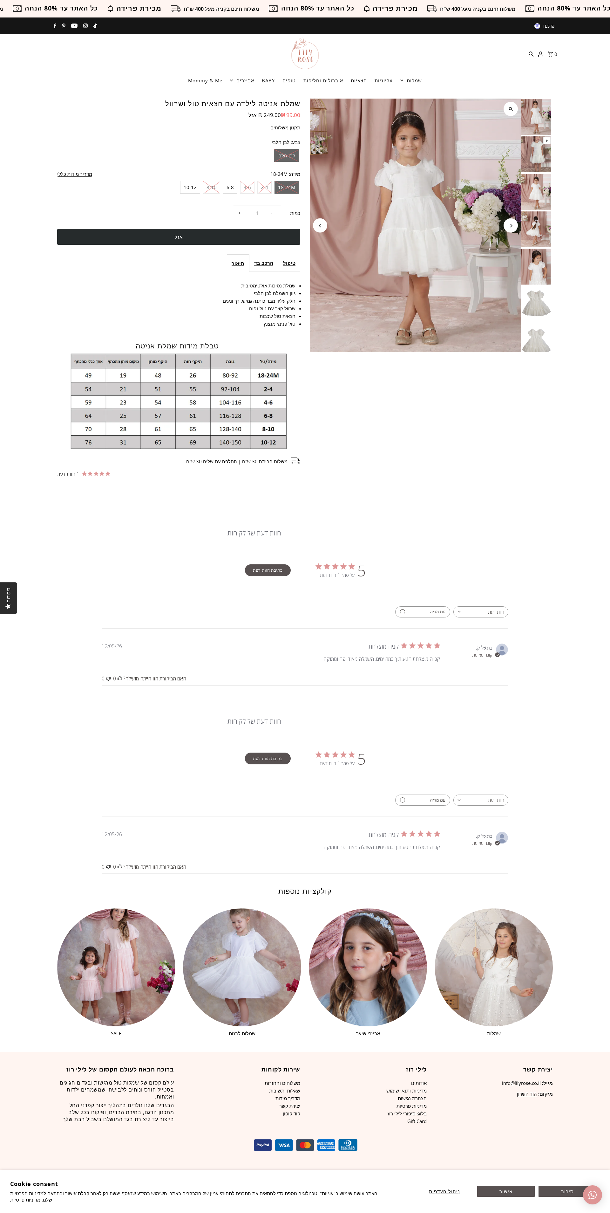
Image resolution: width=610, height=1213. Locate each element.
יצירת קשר (289, 1106)
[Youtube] (74, 26)
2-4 (264, 187)
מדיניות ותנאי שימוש (406, 1090)
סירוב (567, 1191)
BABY (268, 80)
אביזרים (245, 80)
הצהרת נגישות (412, 1098)
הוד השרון (527, 1094)
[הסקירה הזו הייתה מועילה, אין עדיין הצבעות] (120, 678)
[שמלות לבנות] (242, 967)
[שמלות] (494, 967)
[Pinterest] (62, 26)
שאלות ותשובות (284, 1090)
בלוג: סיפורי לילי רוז (407, 1113)
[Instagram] (85, 26)
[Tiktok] (94, 26)
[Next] (511, 225)
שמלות (414, 80)
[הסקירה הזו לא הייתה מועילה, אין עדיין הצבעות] (108, 678)
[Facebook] (54, 26)
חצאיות (359, 80)
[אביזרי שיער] (368, 967)
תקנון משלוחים (285, 127)
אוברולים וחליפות (323, 80)
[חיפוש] (531, 53)
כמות (295, 213)
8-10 (212, 187)
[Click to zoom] (511, 109)
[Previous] (320, 225)
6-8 (230, 187)
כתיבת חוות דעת (267, 570)
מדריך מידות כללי (74, 174)
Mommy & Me (205, 80)
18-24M (286, 187)
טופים (289, 80)
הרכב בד (263, 263)
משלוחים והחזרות (282, 1083)
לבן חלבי (286, 155)
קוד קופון (291, 1113)
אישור (505, 1191)
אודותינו (419, 1083)
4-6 (247, 187)
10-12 (190, 187)
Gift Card (417, 1121)
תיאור (238, 263)
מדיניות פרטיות (25, 1199)
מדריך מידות (287, 1098)
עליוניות (384, 80)
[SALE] (116, 967)
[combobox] (480, 611)
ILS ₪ (549, 26)
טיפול (289, 263)
